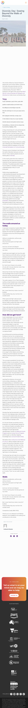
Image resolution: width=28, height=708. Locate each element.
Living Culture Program (18, 433)
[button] (26, 2)
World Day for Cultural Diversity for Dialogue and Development (13, 93)
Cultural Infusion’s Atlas (17, 436)
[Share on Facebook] (10, 536)
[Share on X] (14, 536)
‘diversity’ (12, 155)
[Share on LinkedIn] (17, 536)
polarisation (5, 200)
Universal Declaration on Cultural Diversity (13, 147)
